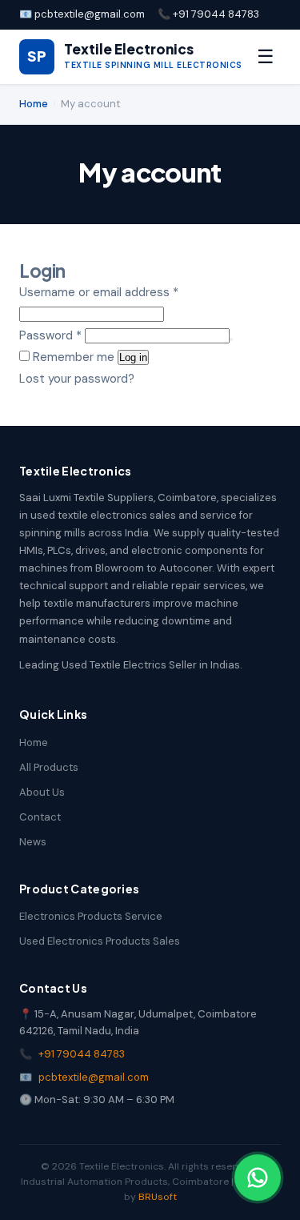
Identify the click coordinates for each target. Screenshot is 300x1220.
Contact (40, 817)
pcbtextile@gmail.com (93, 1077)
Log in (133, 357)
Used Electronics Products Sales (99, 941)
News (32, 842)
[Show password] (231, 339)
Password (50, 335)
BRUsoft (157, 1196)
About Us (42, 792)
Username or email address (98, 292)
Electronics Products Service (90, 916)
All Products (48, 767)
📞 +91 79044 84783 (208, 14)
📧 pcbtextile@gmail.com (82, 14)
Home (33, 103)
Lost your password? (76, 379)
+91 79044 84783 (81, 1054)
